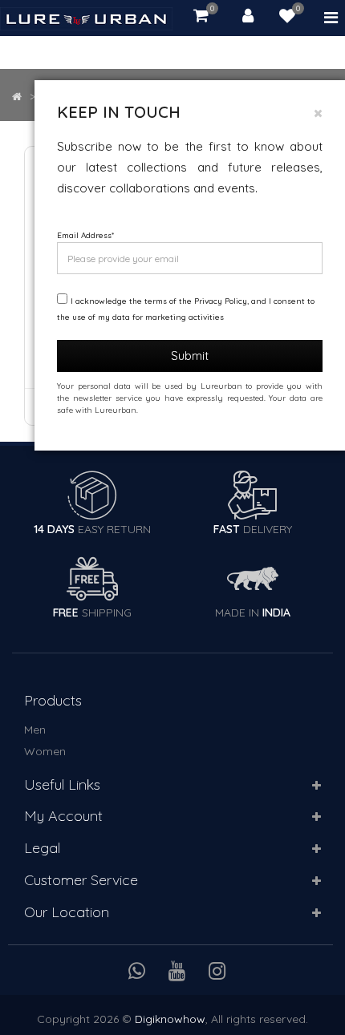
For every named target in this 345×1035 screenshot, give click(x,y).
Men (35, 729)
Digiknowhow (170, 1019)
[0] (287, 17)
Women (45, 751)
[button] (316, 785)
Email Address (85, 235)
